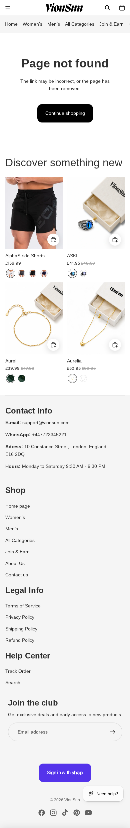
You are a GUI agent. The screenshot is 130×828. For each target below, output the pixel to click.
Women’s (32, 24)
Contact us (16, 574)
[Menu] (7, 7)
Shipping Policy (21, 628)
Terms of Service (23, 605)
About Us (15, 563)
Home (11, 24)
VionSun (72, 800)
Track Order (18, 671)
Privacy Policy (19, 617)
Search (12, 682)
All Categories (79, 24)
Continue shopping (65, 113)
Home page (17, 506)
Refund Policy (19, 640)
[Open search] (107, 7)
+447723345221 (49, 434)
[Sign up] (112, 732)
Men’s (53, 24)
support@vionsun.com (46, 422)
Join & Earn (111, 24)
